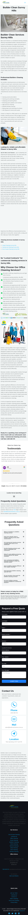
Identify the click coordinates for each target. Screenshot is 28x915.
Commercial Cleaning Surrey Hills (10, 247)
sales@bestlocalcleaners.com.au (12, 511)
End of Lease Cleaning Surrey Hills (10, 249)
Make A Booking (14, 898)
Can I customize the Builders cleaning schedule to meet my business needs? (11, 561)
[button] (14, 496)
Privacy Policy (14, 902)
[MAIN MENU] (25, 2)
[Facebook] (9, 913)
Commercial (14, 836)
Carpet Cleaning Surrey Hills (9, 245)
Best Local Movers (14, 876)
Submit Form (14, 681)
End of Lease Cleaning (14, 834)
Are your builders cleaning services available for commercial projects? (12, 581)
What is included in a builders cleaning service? (11, 532)
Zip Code (4, 663)
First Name (4, 614)
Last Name (4, 621)
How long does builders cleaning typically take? (12, 571)
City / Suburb (5, 657)
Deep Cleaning (14, 847)
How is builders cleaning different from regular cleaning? (12, 566)
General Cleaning (14, 846)
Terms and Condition (14, 900)
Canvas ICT (22, 910)
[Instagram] (15, 913)
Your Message (5, 670)
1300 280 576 (5, 869)
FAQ (15, 509)
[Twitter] (12, 913)
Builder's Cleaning (14, 842)
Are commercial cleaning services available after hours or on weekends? (12, 543)
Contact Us (14, 896)
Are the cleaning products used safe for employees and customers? (12, 549)
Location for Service (7, 648)
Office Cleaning (14, 838)
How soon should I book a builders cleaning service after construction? (11, 537)
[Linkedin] (19, 913)
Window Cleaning (14, 851)
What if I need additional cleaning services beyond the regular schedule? (12, 555)
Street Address (5, 650)
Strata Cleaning (14, 840)
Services (4, 641)
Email (3, 627)
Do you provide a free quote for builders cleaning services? (12, 576)
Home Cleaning (14, 844)
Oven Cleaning (14, 849)
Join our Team (14, 893)
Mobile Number (6, 634)
